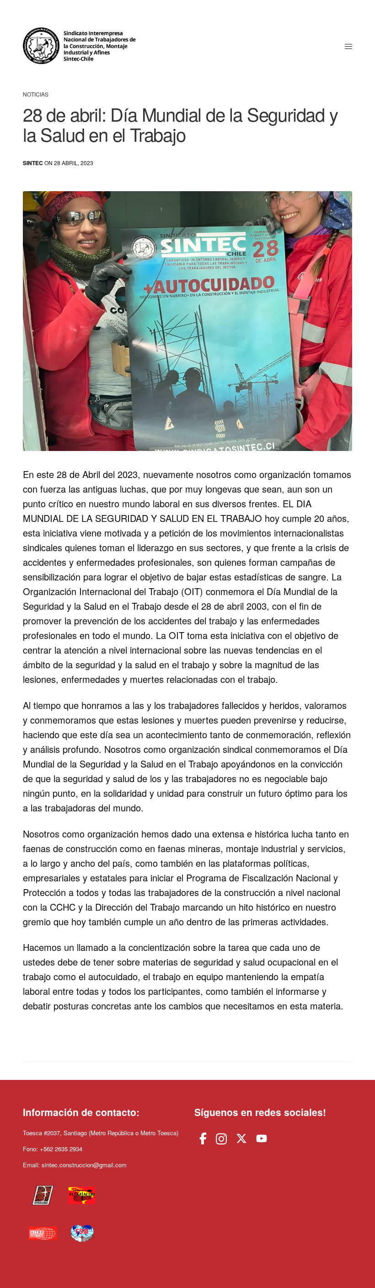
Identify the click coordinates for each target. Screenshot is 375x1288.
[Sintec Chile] (81, 45)
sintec (33, 163)
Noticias (35, 94)
